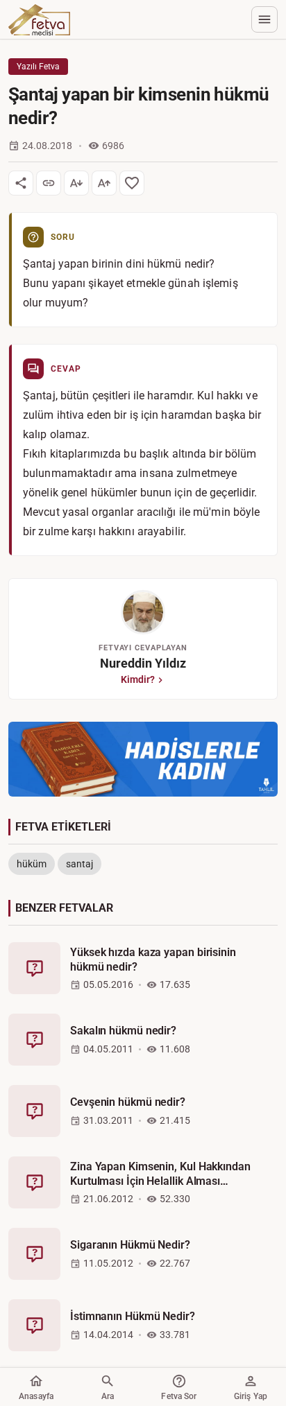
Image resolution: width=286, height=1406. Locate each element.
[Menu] (264, 19)
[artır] (104, 183)
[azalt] (76, 183)
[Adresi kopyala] (48, 183)
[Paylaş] (20, 183)
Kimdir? (138, 679)
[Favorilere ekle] (131, 183)
